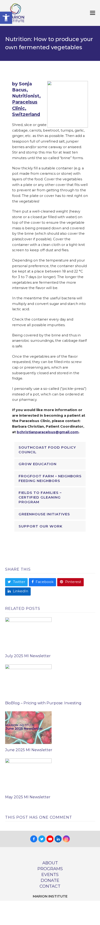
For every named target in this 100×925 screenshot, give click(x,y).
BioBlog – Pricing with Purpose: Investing (43, 703)
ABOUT (50, 863)
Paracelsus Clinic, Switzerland (26, 108)
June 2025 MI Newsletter (28, 750)
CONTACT (50, 886)
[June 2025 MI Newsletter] (28, 727)
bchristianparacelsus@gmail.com (48, 432)
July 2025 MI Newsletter (28, 656)
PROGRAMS (50, 868)
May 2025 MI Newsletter (27, 797)
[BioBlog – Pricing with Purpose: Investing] (28, 680)
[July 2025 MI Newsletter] (28, 633)
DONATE (50, 880)
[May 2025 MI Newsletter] (28, 774)
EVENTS (50, 874)
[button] (6, 18)
